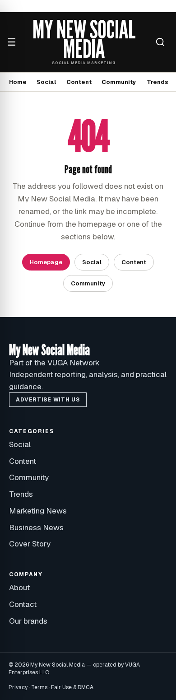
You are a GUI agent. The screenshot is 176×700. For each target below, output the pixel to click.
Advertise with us (47, 399)
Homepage (46, 262)
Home (18, 82)
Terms (39, 687)
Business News (36, 527)
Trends (157, 82)
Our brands (28, 621)
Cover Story (30, 544)
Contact (23, 604)
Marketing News (38, 511)
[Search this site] (160, 42)
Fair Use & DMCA (72, 687)
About (19, 588)
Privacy (18, 687)
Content (79, 82)
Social (46, 82)
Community (119, 82)
